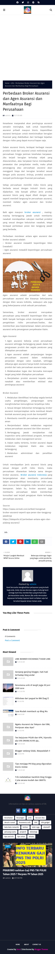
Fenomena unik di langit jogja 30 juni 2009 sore (32, 687)
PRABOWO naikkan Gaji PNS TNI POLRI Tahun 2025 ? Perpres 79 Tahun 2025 (24, 872)
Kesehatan (8, 818)
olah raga (35, 827)
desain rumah (9, 822)
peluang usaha (10, 832)
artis (30, 818)
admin (8, 115)
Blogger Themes (41, 949)
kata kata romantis (11, 827)
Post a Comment (12, 640)
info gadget (45, 822)
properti (23, 832)
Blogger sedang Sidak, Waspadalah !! (32, 751)
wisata (31, 837)
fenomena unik (24, 822)
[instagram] (28, 2)
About (26, 944)
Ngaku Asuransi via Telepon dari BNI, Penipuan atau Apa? (32, 726)
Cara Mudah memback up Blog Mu (31, 711)
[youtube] (37, 811)
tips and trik (9, 837)
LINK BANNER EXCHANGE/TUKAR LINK (32, 659)
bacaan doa (40, 818)
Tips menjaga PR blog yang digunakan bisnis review (33, 765)
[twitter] (23, 2)
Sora (18, 949)
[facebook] (17, 2)
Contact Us (36, 944)
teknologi (33, 832)
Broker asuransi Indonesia (34, 475)
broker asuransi (33, 212)
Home (7, 83)
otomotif (46, 827)
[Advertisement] (27, 47)
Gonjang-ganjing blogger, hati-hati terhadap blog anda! (31, 673)
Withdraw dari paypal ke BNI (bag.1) (32, 698)
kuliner (25, 827)
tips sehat (21, 837)
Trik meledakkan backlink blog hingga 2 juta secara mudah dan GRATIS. (33, 779)
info (12, 83)
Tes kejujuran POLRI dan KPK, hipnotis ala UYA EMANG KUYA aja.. (33, 739)
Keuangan (20, 818)
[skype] (38, 2)
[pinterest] (33, 2)
